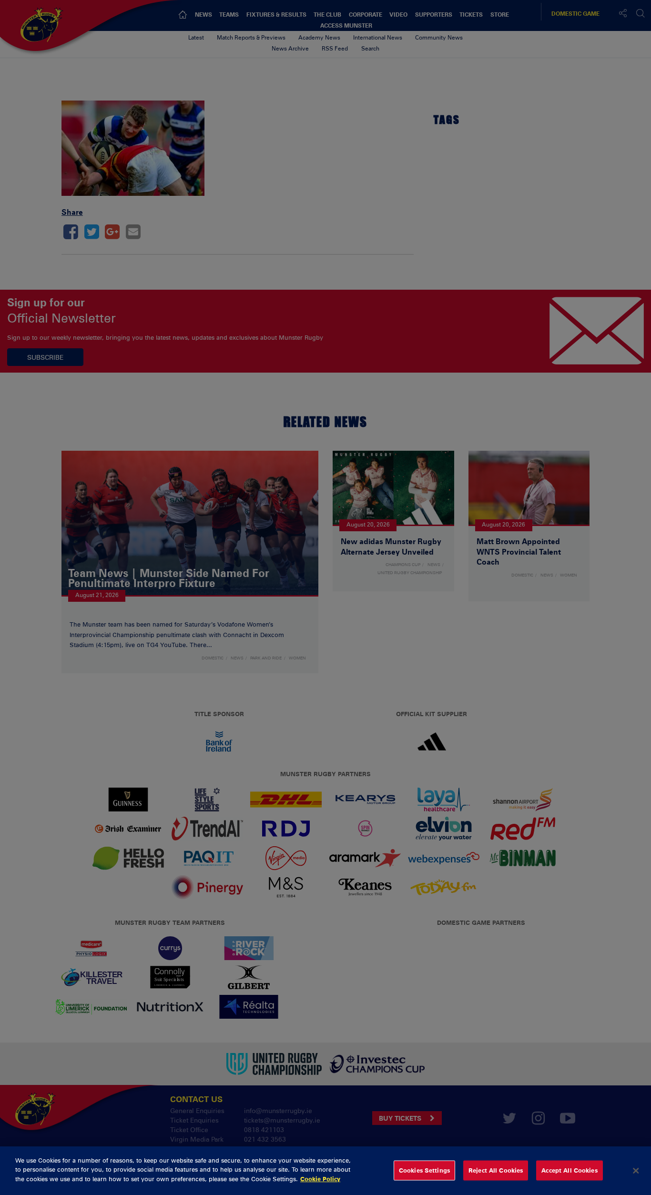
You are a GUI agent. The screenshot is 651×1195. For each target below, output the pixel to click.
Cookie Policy (320, 1179)
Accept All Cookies (569, 1170)
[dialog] (325, 1170)
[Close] (636, 1170)
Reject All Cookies (495, 1170)
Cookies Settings (424, 1170)
